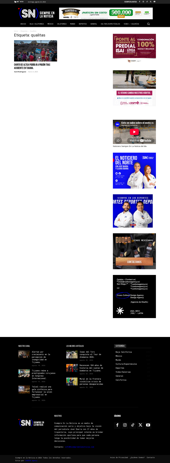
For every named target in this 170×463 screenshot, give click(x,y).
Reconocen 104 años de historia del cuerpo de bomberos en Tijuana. (91, 368)
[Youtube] (154, 1)
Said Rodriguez (20, 72)
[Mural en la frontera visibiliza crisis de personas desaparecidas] (72, 381)
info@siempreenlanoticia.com (79, 447)
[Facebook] (139, 1)
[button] (148, 24)
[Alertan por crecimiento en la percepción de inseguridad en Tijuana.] (24, 354)
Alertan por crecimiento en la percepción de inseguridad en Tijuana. (41, 357)
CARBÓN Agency (31, 460)
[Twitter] (150, 1)
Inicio (16, 31)
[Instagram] (143, 1)
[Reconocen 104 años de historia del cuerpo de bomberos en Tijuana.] (72, 368)
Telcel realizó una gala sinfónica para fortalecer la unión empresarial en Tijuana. (42, 391)
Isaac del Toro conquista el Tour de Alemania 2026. (90, 354)
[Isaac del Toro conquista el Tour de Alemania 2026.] (72, 354)
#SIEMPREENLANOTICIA (130, 2)
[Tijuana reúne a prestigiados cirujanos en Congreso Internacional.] (24, 373)
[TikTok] (147, 1)
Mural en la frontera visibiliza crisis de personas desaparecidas (91, 381)
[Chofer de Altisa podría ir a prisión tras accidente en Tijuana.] (35, 50)
